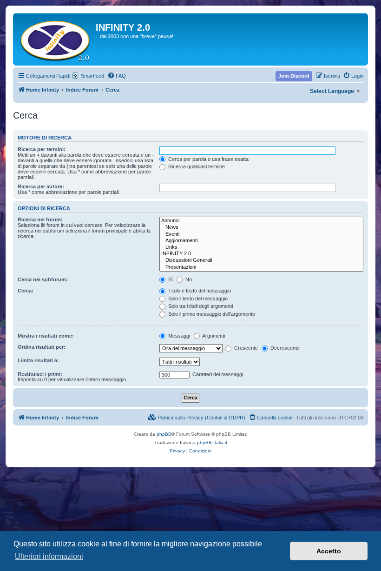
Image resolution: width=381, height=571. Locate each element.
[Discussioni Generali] (261, 260)
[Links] (261, 247)
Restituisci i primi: (40, 374)
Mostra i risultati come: (46, 336)
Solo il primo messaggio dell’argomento (211, 314)
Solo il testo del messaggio (197, 298)
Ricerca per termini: (42, 149)
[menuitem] (116, 75)
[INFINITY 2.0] (261, 254)
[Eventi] (261, 234)
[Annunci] (261, 221)
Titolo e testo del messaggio (199, 290)
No (188, 279)
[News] (261, 227)
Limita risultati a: (38, 360)
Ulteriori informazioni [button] (49, 556)
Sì (170, 279)
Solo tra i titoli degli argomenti (200, 306)
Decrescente (284, 348)
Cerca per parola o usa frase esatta (208, 159)
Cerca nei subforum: (43, 279)
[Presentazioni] (261, 267)
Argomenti (213, 336)
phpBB (164, 434)
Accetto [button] (328, 551)
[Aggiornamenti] (261, 241)
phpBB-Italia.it (212, 442)
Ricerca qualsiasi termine (196, 166)
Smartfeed (92, 76)
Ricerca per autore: (41, 186)
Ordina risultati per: (42, 347)
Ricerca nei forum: (40, 219)
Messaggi (178, 336)
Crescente (245, 348)
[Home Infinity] (55, 39)
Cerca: (25, 290)
